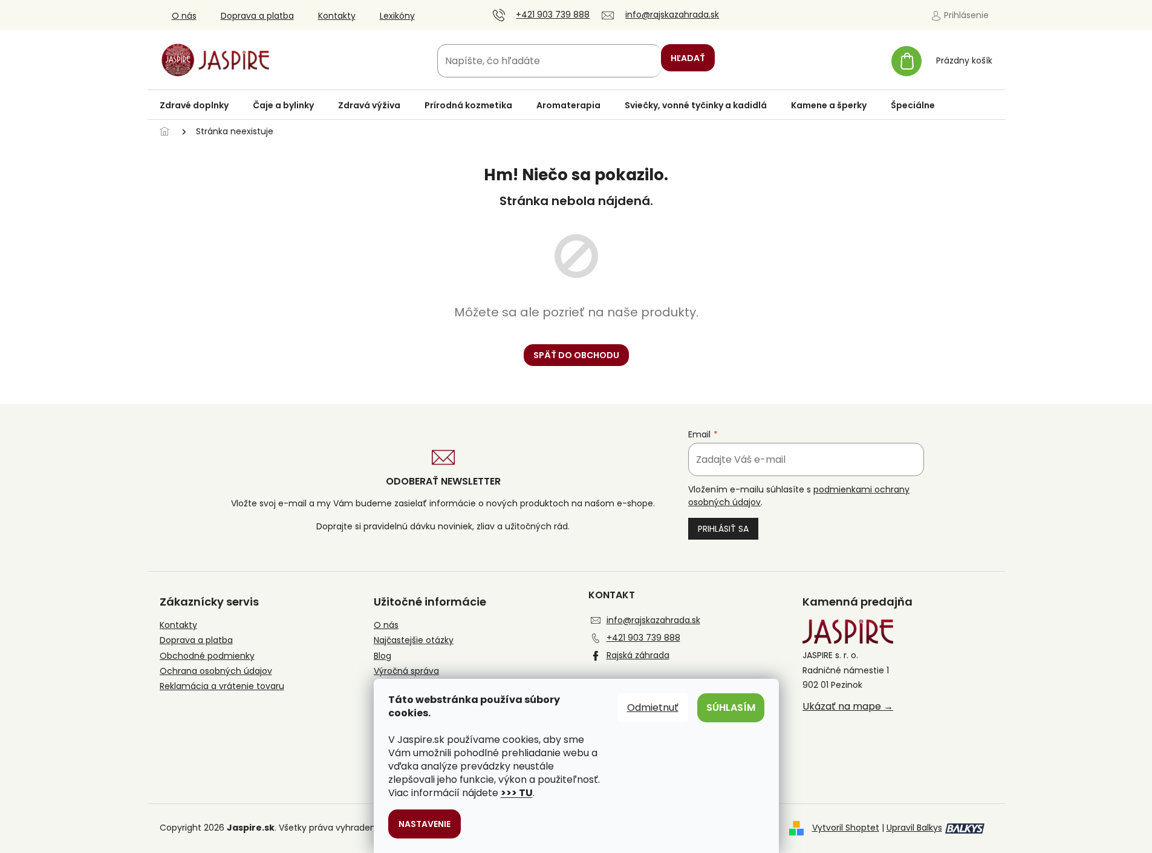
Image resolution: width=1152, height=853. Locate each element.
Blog (382, 656)
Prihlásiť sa (723, 529)
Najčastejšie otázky (414, 640)
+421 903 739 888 (643, 638)
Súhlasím (730, 707)
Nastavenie (425, 824)
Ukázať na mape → (847, 706)
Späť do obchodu (576, 355)
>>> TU (517, 793)
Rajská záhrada (638, 655)
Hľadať (688, 58)
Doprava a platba (257, 16)
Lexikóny (397, 16)
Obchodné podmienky (207, 656)
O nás (184, 16)
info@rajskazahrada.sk (653, 620)
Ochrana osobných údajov (216, 671)
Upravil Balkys (914, 828)
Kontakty (337, 16)
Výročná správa (406, 671)
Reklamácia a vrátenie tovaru (222, 686)
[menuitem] (194, 105)
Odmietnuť (653, 707)
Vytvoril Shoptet (845, 828)
